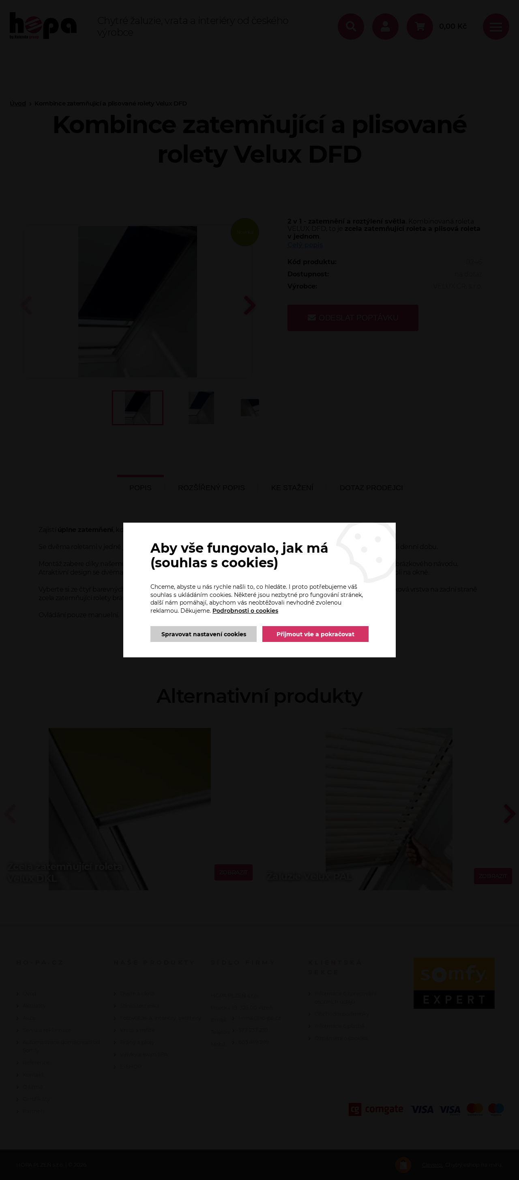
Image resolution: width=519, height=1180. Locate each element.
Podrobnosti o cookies (245, 610)
